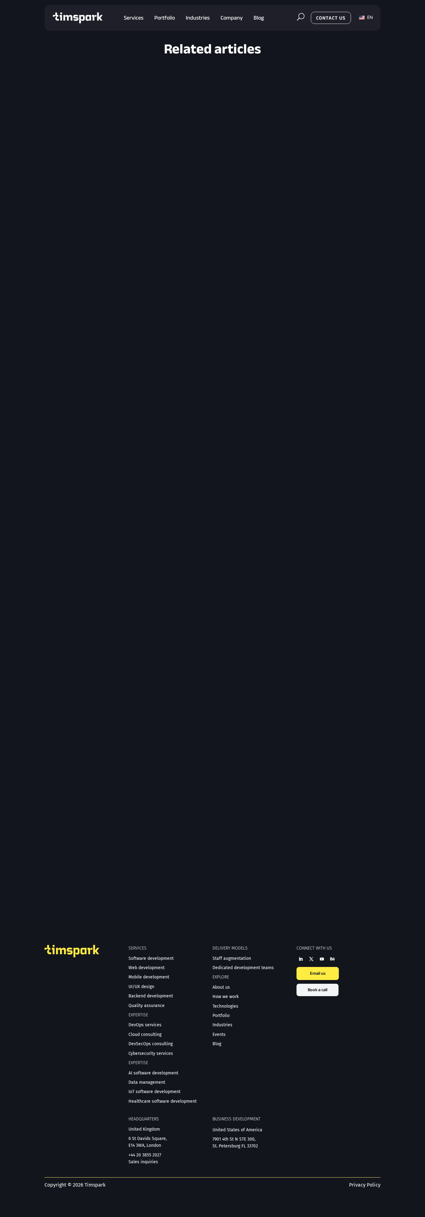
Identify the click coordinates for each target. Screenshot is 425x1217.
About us (221, 987)
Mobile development (148, 977)
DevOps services (144, 1025)
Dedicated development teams (243, 967)
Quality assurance (146, 1005)
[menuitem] (133, 17)
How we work (226, 996)
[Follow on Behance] (332, 959)
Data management (146, 1082)
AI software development (153, 1073)
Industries (222, 1025)
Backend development (150, 996)
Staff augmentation (232, 958)
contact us (331, 18)
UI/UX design (141, 986)
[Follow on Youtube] (322, 959)
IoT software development (154, 1091)
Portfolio (221, 1015)
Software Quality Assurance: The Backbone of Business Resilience (129, 850)
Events (219, 1034)
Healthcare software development (162, 1101)
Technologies (225, 1006)
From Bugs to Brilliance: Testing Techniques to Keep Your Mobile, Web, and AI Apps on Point (160, 574)
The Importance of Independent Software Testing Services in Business (135, 305)
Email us (317, 973)
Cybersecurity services (150, 1053)
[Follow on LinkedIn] (301, 959)
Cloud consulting (144, 1034)
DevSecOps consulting (150, 1043)
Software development (151, 958)
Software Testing (104, 315)
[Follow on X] (311, 959)
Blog (81, 315)
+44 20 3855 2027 (144, 1155)
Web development (146, 967)
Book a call (317, 989)
